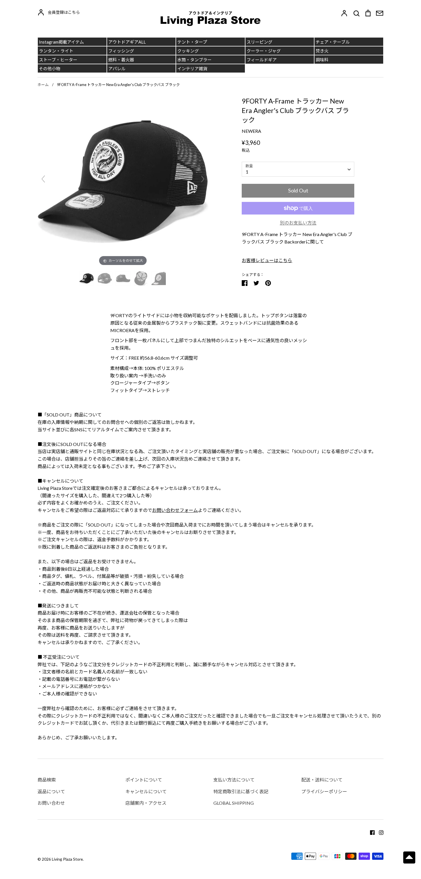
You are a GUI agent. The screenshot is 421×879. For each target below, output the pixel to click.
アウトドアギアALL (127, 41)
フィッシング (121, 50)
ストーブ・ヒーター (58, 59)
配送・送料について (322, 779)
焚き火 (322, 50)
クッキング (188, 50)
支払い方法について (234, 779)
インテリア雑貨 (192, 68)
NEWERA (251, 131)
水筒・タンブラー (194, 59)
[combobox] (298, 169)
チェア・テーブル (333, 41)
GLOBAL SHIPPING (233, 803)
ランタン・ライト (56, 50)
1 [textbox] (247, 171)
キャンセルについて (146, 791)
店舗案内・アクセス (145, 803)
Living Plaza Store (67, 859)
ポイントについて (143, 779)
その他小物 (49, 68)
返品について (51, 791)
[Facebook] (370, 832)
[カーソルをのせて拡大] (123, 181)
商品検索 (47, 779)
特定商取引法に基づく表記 (240, 791)
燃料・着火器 (121, 59)
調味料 (322, 59)
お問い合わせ (51, 803)
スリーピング (259, 41)
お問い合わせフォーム (175, 510)
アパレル (116, 68)
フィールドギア (262, 59)
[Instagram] (379, 832)
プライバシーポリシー (324, 791)
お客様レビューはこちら (267, 260)
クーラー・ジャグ (264, 50)
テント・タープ (192, 41)
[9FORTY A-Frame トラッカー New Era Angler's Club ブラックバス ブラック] (87, 278)
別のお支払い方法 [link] (298, 222)
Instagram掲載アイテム (61, 41)
